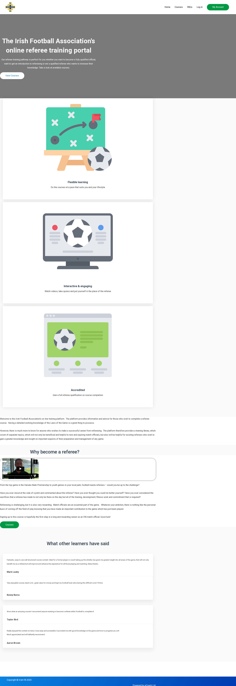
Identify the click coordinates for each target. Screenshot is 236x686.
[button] (218, 7)
